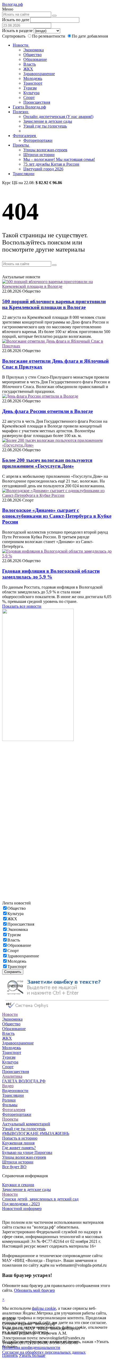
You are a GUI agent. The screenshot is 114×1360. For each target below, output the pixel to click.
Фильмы (9, 1105)
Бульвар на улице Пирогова (27, 1152)
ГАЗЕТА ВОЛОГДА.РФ (24, 1081)
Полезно (21, 112)
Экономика (33, 50)
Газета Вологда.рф (29, 107)
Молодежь (32, 78)
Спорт (29, 97)
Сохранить (12, 972)
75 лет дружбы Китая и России (51, 164)
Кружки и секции (18, 1184)
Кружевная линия (18, 1143)
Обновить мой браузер (34, 1290)
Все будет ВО (14, 1167)
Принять (10, 1355)
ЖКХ (28, 69)
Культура (31, 92)
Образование (35, 59)
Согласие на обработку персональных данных (44, 1352)
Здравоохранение (39, 73)
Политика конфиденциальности (31, 1347)
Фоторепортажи (37, 140)
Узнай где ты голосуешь (45, 126)
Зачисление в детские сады (47, 121)
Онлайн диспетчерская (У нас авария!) (58, 116)
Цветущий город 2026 (43, 169)
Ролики (9, 1100)
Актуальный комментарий (26, 1124)
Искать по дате (15, 19)
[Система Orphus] (57, 1009)
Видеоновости (15, 1090)
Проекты (21, 145)
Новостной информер (22, 1208)
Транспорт (32, 83)
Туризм (30, 88)
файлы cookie (44, 1308)
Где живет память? (19, 1147)
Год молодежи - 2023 (21, 1204)
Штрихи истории (39, 154)
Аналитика (12, 1076)
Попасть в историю (19, 1138)
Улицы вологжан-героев (45, 150)
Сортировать (13, 36)
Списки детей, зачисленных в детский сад (40, 1199)
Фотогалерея (25, 135)
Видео (8, 1086)
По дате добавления (90, 36)
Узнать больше (32, 1355)
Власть (29, 64)
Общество (32, 54)
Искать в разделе (17, 30)
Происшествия (36, 102)
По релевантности (49, 36)
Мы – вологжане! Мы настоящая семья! (59, 159)
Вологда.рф (12, 4)
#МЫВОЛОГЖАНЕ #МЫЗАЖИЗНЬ (35, 1133)
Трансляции (23, 173)
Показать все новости (21, 606)
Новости (21, 45)
